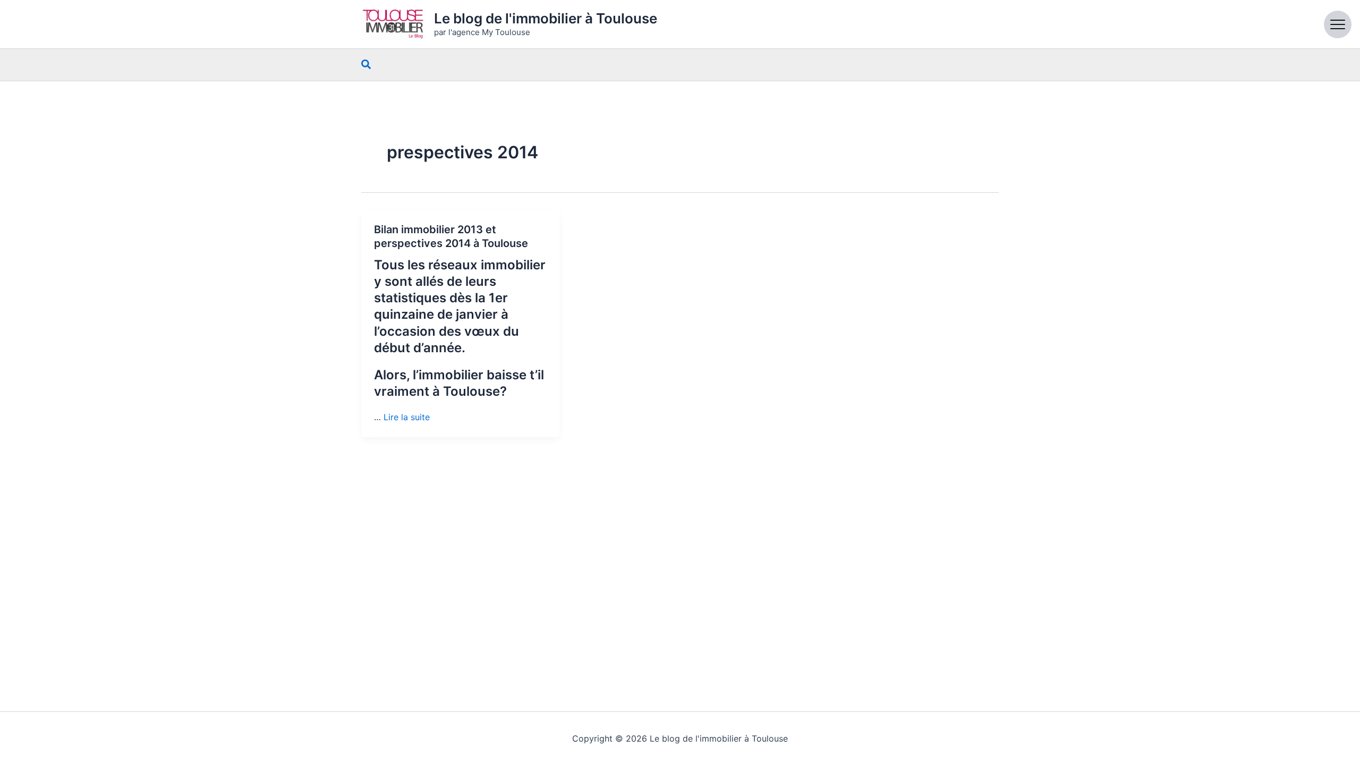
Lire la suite (407, 417)
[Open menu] (1338, 24)
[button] (366, 64)
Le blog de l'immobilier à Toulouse (545, 18)
